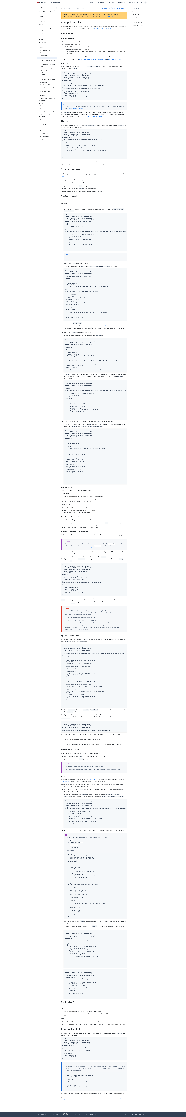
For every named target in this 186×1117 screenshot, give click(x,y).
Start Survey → (106, 16)
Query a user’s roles (137, 22)
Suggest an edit (106, 8)
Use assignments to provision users (48, 65)
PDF (114, 8)
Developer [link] (111, 2)
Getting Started (42, 21)
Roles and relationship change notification (48, 73)
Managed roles (44, 55)
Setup (40, 36)
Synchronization (43, 100)
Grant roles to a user (138, 20)
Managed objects (44, 45)
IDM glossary (42, 139)
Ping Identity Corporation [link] (52, 1114)
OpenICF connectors (44, 136)
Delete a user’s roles (138, 25)
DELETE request (94, 779)
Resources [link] (131, 2)
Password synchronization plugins (47, 111)
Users (41, 47)
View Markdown (122, 8)
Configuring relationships (46, 50)
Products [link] (91, 2)
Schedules (41, 121)
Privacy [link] (79, 1114)
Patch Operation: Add (84, 330)
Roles (41, 52)
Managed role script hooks (47, 77)
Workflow (41, 108)
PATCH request (65, 781)
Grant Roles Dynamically (114, 59)
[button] (146, 2)
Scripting (41, 106)
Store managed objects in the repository (47, 88)
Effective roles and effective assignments (47, 69)
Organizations (43, 82)
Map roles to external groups (48, 79)
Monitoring (41, 127)
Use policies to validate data (47, 84)
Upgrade (41, 33)
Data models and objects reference (46, 94)
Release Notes (42, 19)
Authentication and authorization (47, 98)
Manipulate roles (45, 58)
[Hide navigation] (56, 8)
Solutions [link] (121, 2)
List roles (135, 17)
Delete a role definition (138, 28)
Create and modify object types (99, 547)
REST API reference (43, 133)
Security (41, 103)
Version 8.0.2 (46, 11)
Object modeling (43, 42)
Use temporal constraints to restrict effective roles (48, 61)
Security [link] (85, 1114)
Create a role (136, 14)
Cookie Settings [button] (93, 1114)
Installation (41, 30)
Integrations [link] (102, 2)
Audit (40, 119)
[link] (42, 2)
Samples (41, 24)
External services (43, 124)
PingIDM (41, 7)
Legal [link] (74, 1114)
